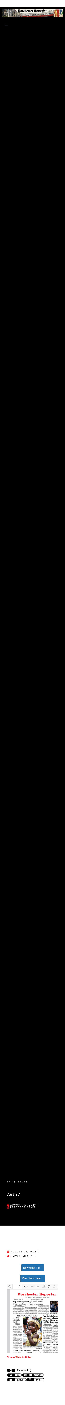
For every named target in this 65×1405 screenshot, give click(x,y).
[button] (6, 25)
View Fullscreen (31, 1278)
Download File (31, 1267)
